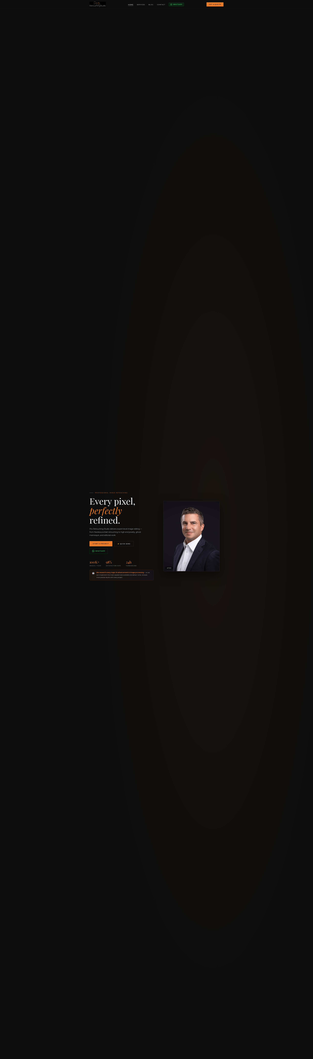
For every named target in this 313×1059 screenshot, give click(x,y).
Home (130, 4)
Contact (161, 4)
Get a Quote (215, 4)
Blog (151, 4)
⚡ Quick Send (123, 544)
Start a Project (101, 544)
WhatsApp (177, 4)
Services (141, 4)
